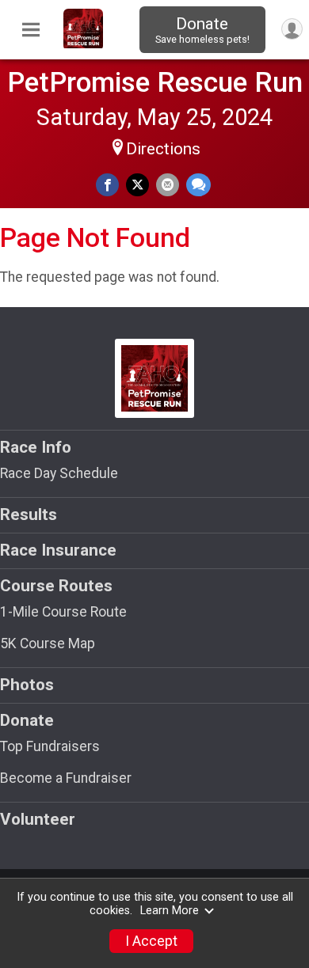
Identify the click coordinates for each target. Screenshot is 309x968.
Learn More (169, 910)
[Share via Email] (167, 184)
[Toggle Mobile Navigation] (31, 30)
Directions (163, 148)
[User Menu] (292, 29)
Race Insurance (58, 550)
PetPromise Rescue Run (155, 82)
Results (28, 514)
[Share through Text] (198, 184)
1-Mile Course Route (63, 612)
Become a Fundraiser (66, 778)
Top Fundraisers (50, 746)
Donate (202, 29)
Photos (27, 684)
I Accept (151, 941)
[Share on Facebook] (107, 184)
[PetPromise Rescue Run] (83, 44)
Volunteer (37, 819)
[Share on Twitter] (137, 184)
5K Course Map (47, 643)
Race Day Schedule (59, 473)
